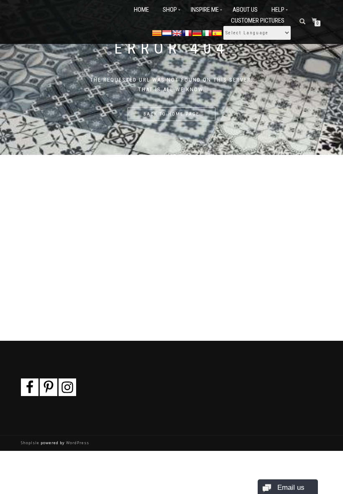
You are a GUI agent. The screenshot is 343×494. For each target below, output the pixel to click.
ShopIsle (31, 442)
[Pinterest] (48, 387)
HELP (277, 9)
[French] (187, 32)
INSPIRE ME (205, 9)
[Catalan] (157, 32)
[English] (177, 32)
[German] (197, 32)
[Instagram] (67, 387)
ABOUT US (245, 9)
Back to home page (171, 114)
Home (141, 9)
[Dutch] (167, 32)
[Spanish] (217, 32)
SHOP (170, 9)
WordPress (77, 442)
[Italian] (207, 32)
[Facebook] (29, 387)
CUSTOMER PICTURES (257, 20)
